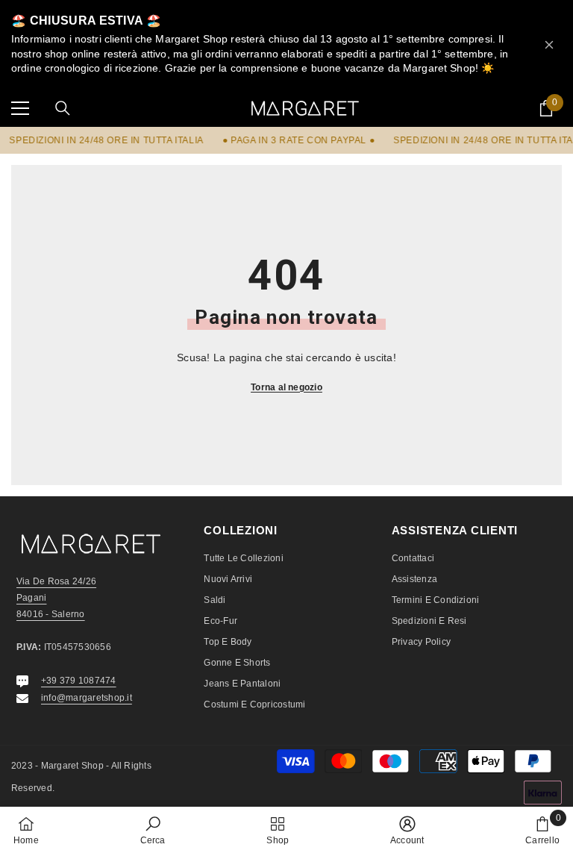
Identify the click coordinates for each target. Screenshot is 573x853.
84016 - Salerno (50, 614)
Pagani (31, 598)
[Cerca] (63, 108)
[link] (153, 830)
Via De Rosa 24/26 (56, 581)
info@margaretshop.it (86, 698)
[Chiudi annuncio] (549, 44)
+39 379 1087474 (78, 680)
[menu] (20, 108)
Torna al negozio (286, 387)
